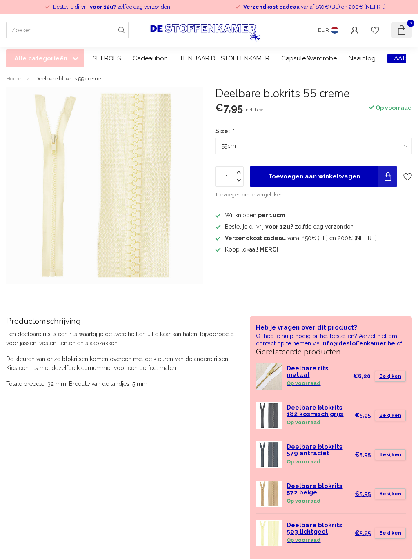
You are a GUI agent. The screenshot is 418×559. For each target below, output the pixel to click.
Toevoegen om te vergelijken (249, 195)
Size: (224, 131)
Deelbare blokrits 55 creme (68, 78)
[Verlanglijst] (375, 30)
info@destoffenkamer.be (358, 343)
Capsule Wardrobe (309, 58)
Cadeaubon (150, 58)
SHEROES (107, 58)
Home (13, 78)
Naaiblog (362, 58)
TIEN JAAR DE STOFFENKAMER (224, 58)
